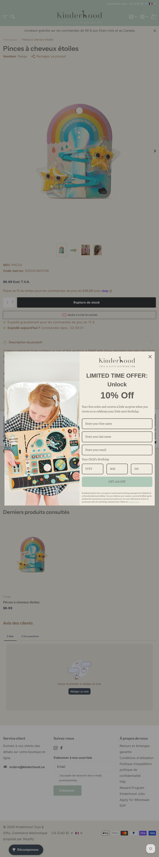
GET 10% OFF (117, 482)
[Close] (150, 356)
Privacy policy (133, 501)
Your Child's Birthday (95, 459)
